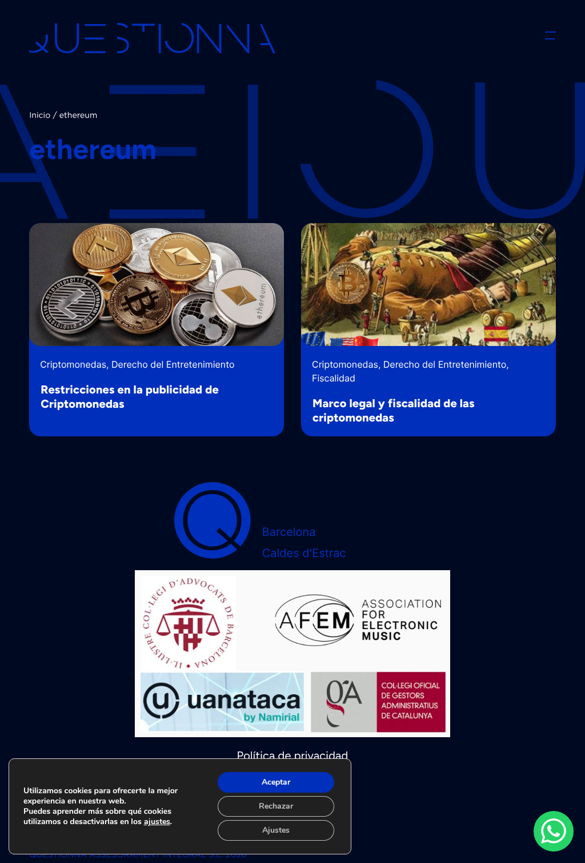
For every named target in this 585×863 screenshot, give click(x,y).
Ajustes (276, 830)
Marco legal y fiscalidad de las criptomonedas (393, 410)
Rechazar (276, 806)
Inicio (39, 116)
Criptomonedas (73, 364)
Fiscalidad (333, 378)
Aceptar (276, 782)
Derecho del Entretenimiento (172, 364)
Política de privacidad (292, 755)
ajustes (157, 822)
